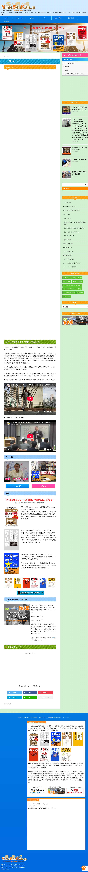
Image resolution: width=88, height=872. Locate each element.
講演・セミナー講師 (70, 63)
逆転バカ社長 (66, 296)
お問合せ (6, 21)
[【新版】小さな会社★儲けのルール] (11, 573)
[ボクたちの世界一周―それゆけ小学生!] (51, 587)
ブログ (45, 18)
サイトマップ (66, 717)
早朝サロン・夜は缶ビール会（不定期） (75, 73)
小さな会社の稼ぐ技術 (69, 292)
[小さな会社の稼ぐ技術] (11, 539)
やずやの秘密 (66, 281)
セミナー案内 (58, 18)
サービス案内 (17, 486)
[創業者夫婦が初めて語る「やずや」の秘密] (26, 587)
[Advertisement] (30, 666)
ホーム (6, 18)
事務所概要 (71, 18)
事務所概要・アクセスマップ (54, 717)
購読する (68, 188)
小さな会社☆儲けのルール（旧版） (72, 289)
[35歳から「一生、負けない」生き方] (17, 587)
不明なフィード (14, 647)
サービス (32, 18)
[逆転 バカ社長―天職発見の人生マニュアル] (42, 587)
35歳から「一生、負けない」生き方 (72, 277)
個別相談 (67, 66)
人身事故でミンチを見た (79, 159)
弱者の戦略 (80, 292)
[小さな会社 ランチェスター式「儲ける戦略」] (11, 525)
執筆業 (66, 70)
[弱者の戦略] (8, 587)
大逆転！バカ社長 (77, 281)
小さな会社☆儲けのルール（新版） (72, 285)
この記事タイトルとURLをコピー (31, 686)
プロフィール (19, 18)
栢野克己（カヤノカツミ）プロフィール (27, 717)
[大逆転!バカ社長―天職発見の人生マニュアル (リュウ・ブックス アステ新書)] (34, 587)
